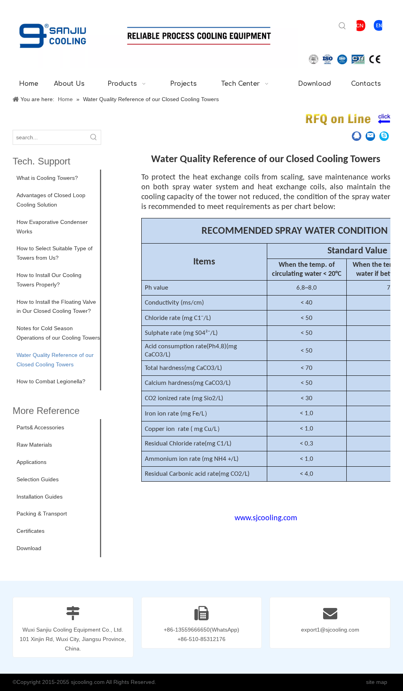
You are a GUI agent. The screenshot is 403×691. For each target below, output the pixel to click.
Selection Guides (38, 479)
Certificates (30, 531)
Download (29, 548)
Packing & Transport (42, 513)
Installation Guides (40, 496)
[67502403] (356, 136)
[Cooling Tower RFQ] (347, 119)
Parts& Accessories (40, 427)
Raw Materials (34, 445)
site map (376, 682)
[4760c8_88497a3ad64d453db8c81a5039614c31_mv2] (379, 25)
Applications (31, 462)
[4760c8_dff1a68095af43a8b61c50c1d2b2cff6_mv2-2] (360, 25)
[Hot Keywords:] (342, 26)
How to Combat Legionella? (51, 381)
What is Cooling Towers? (47, 178)
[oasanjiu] (384, 136)
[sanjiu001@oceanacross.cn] (370, 136)
